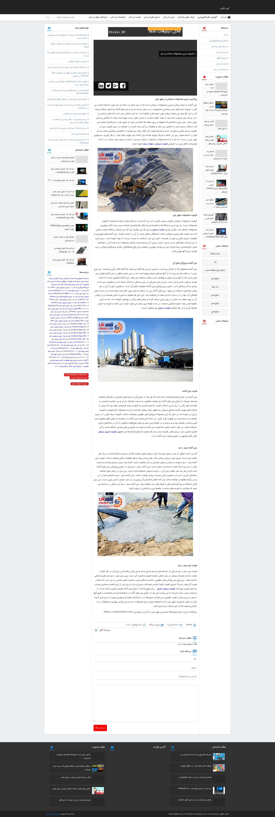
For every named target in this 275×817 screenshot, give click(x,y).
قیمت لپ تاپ (135, 17)
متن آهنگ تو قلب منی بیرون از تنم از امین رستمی (67, 67)
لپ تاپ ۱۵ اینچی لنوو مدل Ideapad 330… (194, 789)
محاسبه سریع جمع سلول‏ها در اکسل (71, 360)
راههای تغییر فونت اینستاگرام (75, 114)
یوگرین (86, 366)
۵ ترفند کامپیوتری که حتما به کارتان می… (195, 755)
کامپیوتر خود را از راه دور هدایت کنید (60, 363)
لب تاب (223, 17)
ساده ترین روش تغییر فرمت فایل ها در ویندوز (67, 284)
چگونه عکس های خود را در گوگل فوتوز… (195, 766)
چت (215, 262)
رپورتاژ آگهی (221, 58)
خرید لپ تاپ (169, 17)
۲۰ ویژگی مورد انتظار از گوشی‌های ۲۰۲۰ (69, 366)
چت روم (215, 287)
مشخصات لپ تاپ (117, 17)
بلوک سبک (148, 144)
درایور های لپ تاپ (152, 17)
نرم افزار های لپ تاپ (98, 17)
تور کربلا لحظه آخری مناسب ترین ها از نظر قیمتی (68, 128)
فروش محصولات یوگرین (77, 62)
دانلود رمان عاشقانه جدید (215, 270)
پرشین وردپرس (52, 814)
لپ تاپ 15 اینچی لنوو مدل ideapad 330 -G (65, 345)
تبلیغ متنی (215, 279)
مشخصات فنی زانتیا (79, 134)
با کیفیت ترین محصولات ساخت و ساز (177, 54)
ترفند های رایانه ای (186, 17)
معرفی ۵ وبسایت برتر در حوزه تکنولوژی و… (194, 777)
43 (225, 35)
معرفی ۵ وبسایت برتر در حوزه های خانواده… (194, 800)
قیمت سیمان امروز (166, 589)
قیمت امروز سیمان (107, 432)
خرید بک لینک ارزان (79, 378)
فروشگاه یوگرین (83, 288)
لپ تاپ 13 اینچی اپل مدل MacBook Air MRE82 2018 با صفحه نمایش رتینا (68, 294)
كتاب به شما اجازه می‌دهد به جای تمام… (75, 777)
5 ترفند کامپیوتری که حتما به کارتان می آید (74, 278)
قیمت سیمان (161, 144)
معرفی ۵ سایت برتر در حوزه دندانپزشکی (74, 800)
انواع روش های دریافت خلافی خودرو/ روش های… (71, 789)
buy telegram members (76, 375)
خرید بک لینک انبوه (79, 384)
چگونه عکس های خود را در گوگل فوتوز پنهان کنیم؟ (67, 99)
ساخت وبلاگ (215, 254)
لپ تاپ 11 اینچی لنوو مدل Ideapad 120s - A (70, 291)
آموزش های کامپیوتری (207, 17)
